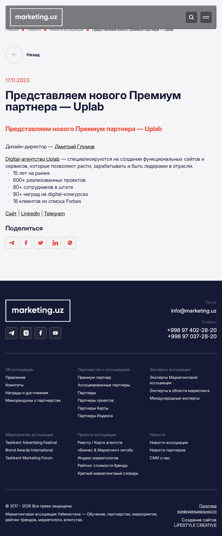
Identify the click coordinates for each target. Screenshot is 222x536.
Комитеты (14, 385)
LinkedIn (30, 213)
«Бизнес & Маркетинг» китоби (105, 450)
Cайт (11, 213)
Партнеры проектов (96, 400)
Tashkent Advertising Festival (31, 442)
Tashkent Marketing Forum (29, 457)
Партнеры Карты (93, 408)
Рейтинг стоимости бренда (103, 465)
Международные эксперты (175, 398)
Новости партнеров (167, 450)
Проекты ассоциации (97, 434)
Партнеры (87, 392)
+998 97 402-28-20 (192, 330)
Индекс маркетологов (98, 457)
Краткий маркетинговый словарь (108, 473)
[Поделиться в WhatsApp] (70, 243)
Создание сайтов (195, 522)
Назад (33, 54)
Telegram (54, 213)
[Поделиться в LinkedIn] (55, 243)
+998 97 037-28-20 (192, 336)
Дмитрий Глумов (74, 146)
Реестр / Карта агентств (100, 442)
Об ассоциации (19, 369)
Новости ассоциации (169, 442)
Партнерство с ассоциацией (104, 369)
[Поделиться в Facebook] (26, 243)
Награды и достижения (26, 392)
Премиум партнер (94, 377)
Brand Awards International (29, 450)
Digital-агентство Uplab (32, 159)
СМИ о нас (160, 457)
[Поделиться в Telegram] (11, 243)
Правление (15, 377)
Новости (157, 434)
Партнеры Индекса (95, 415)
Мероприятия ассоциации (29, 434)
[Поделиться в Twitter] (41, 243)
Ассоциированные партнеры (104, 385)
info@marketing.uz (194, 310)
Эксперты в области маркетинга (180, 390)
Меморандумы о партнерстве (33, 400)
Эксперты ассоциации (170, 369)
